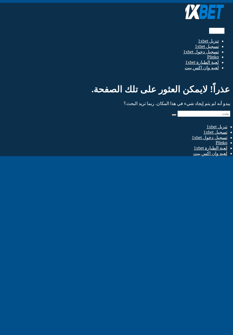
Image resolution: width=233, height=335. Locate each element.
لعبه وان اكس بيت (202, 67)
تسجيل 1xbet (207, 46)
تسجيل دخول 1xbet (201, 51)
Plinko (213, 57)
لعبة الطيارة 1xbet (202, 62)
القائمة (216, 31)
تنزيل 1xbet (208, 41)
